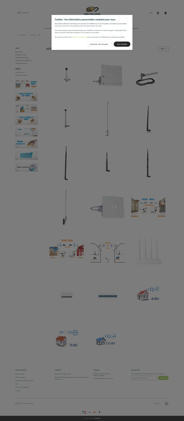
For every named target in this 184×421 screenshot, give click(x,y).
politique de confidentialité (79, 37)
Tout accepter (122, 44)
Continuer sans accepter (99, 44)
